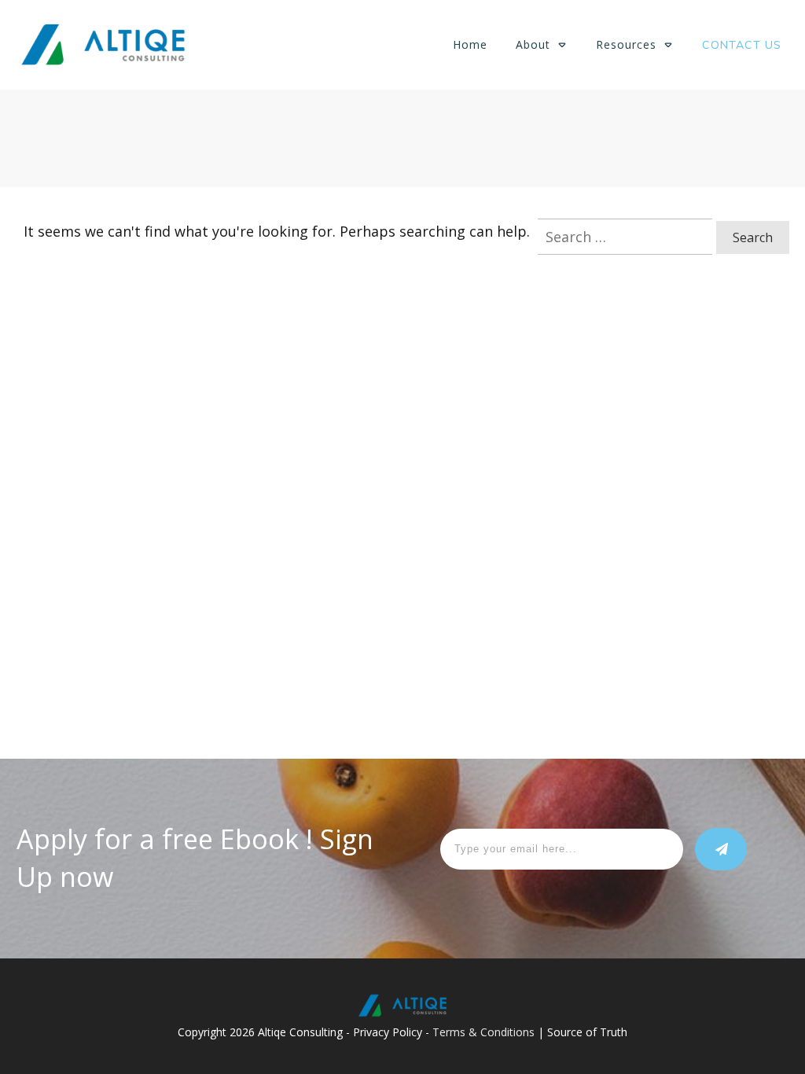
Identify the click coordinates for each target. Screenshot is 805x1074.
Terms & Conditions (483, 1031)
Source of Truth (587, 1031)
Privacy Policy (387, 1031)
